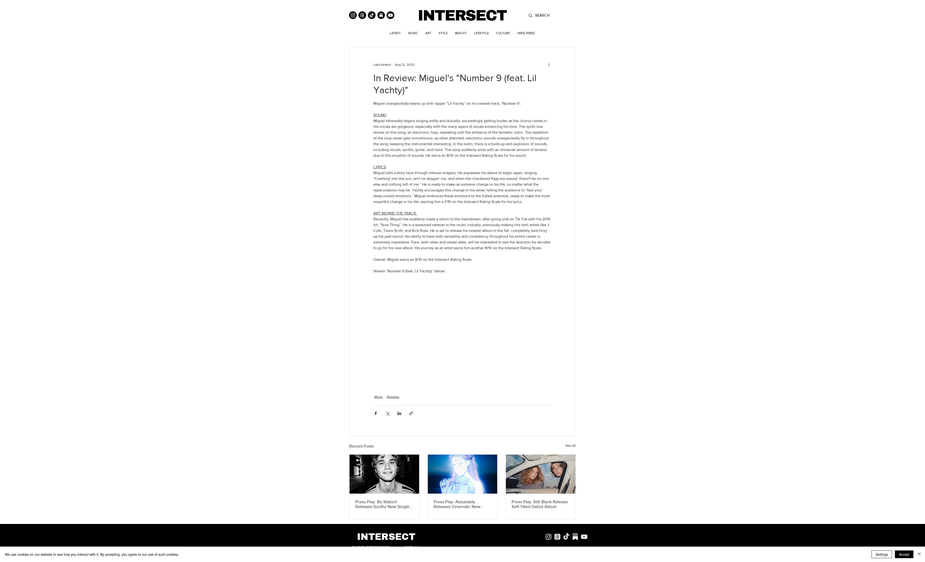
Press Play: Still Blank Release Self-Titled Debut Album (540, 504)
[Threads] (362, 15)
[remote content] (462, 328)
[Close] (919, 554)
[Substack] (381, 15)
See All (570, 445)
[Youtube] (390, 15)
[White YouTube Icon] (584, 537)
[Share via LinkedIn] (399, 413)
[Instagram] (353, 15)
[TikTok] (372, 15)
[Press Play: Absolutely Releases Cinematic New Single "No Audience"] (462, 474)
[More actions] (549, 64)
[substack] (575, 537)
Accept (904, 554)
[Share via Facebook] (375, 413)
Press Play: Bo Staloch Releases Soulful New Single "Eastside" (382, 504)
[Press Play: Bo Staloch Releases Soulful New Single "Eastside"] (384, 474)
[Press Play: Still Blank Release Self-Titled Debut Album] (540, 474)
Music (378, 397)
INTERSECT (462, 15)
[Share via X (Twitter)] (387, 413)
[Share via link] (411, 413)
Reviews (393, 397)
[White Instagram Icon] (548, 537)
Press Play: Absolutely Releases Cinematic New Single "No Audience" (457, 504)
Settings (882, 554)
